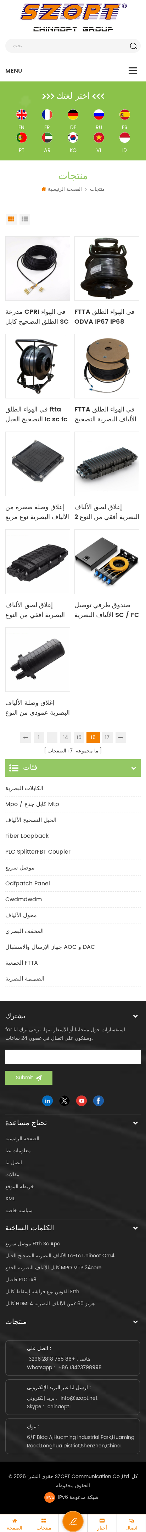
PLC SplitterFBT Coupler (38, 851)
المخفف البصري (24, 931)
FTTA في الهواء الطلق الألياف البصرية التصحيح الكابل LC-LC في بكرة (105, 415)
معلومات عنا (18, 1151)
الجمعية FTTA (21, 963)
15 (79, 737)
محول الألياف (21, 915)
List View (24, 219)
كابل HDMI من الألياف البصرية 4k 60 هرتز (50, 1304)
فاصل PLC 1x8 (20, 1280)
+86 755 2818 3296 (52, 1359)
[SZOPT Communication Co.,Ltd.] (73, 18)
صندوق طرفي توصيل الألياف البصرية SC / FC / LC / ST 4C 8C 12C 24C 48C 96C (106, 610)
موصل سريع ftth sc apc (32, 1244)
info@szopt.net (79, 1398)
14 (65, 737)
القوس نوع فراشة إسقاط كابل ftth (42, 1292)
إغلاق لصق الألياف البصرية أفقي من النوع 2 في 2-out (106, 512)
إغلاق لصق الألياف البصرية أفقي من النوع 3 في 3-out (35, 610)
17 (107, 737)
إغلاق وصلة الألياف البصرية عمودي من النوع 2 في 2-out (37, 708)
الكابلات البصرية (24, 788)
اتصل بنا (13, 1163)
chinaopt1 (59, 1407)
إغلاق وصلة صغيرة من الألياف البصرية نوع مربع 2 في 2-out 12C (37, 512)
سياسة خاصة (19, 1211)
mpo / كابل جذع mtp (32, 804)
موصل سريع (20, 867)
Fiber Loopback (27, 836)
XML (10, 1199)
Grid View (11, 219)
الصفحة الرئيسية (65, 189)
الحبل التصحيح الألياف (30, 820)
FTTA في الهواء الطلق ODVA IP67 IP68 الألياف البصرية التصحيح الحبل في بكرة (105, 317)
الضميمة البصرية (24, 978)
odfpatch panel (27, 883)
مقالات (12, 1175)
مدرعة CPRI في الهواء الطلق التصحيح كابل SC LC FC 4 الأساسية (37, 317)
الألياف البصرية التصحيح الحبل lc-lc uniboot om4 (59, 1256)
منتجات (97, 189)
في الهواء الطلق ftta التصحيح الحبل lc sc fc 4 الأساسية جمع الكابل (36, 415)
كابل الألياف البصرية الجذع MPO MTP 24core (53, 1268)
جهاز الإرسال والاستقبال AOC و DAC (50, 947)
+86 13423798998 (80, 1367)
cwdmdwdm (23, 899)
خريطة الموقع (19, 1187)
